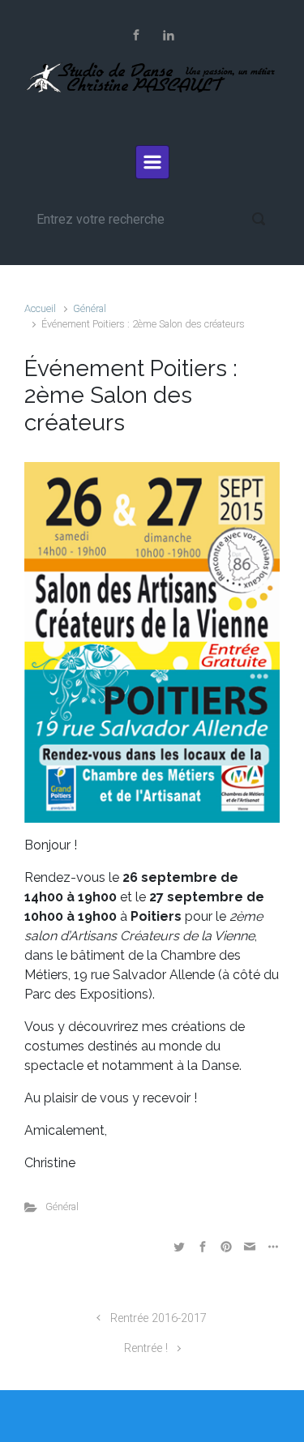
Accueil (40, 308)
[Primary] (152, 162)
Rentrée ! (146, 1348)
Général (89, 308)
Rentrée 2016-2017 (158, 1318)
